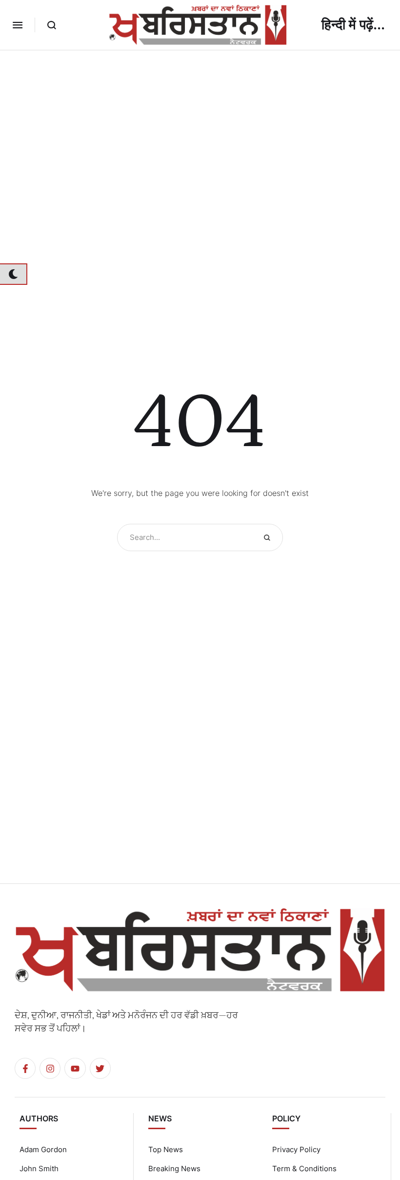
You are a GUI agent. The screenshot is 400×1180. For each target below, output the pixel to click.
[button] (17, 25)
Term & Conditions (304, 1168)
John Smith (39, 1168)
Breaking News (174, 1168)
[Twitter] (100, 1068)
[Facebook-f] (25, 1068)
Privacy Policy (296, 1149)
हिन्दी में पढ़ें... (353, 25)
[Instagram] (50, 1068)
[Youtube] (74, 1068)
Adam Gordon (43, 1149)
